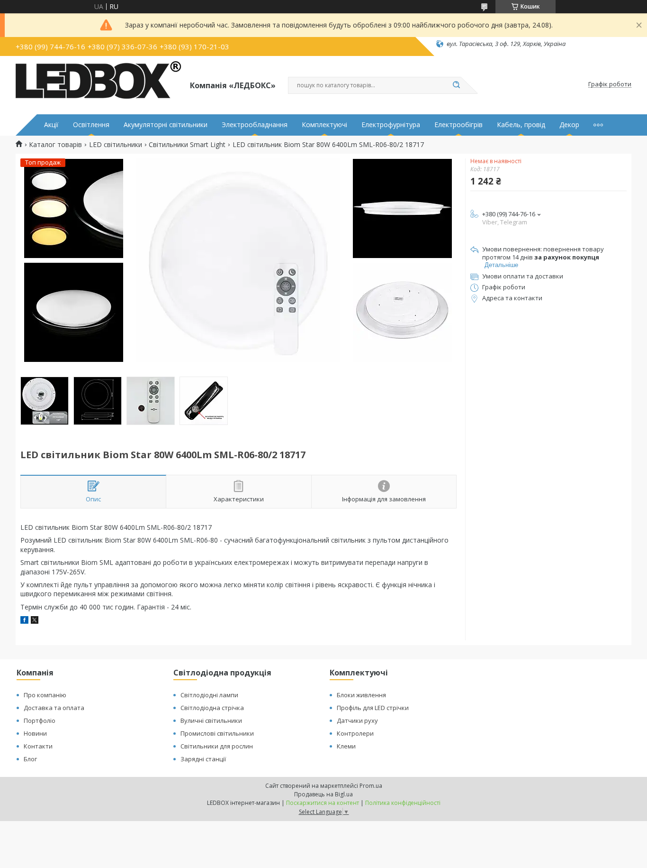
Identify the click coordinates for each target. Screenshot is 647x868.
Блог (30, 759)
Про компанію (45, 695)
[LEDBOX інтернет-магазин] (98, 84)
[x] (34, 621)
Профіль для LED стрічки (373, 707)
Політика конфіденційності (402, 803)
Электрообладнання (255, 124)
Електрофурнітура (390, 124)
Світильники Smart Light (187, 144)
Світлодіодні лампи (209, 695)
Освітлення (91, 124)
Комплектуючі (324, 124)
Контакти (38, 746)
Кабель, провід (521, 124)
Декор (569, 124)
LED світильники (115, 144)
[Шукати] (456, 85)
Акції (51, 124)
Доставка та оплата (54, 707)
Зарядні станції (203, 759)
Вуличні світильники (211, 720)
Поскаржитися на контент (322, 803)
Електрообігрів (458, 124)
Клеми (346, 746)
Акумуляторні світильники (165, 124)
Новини (35, 733)
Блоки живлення (361, 695)
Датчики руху (357, 720)
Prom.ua (370, 786)
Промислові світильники (217, 733)
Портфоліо (39, 720)
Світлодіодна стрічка (212, 707)
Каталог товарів (55, 144)
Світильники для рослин (216, 746)
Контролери (355, 733)
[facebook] (24, 621)
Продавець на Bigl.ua (323, 794)
